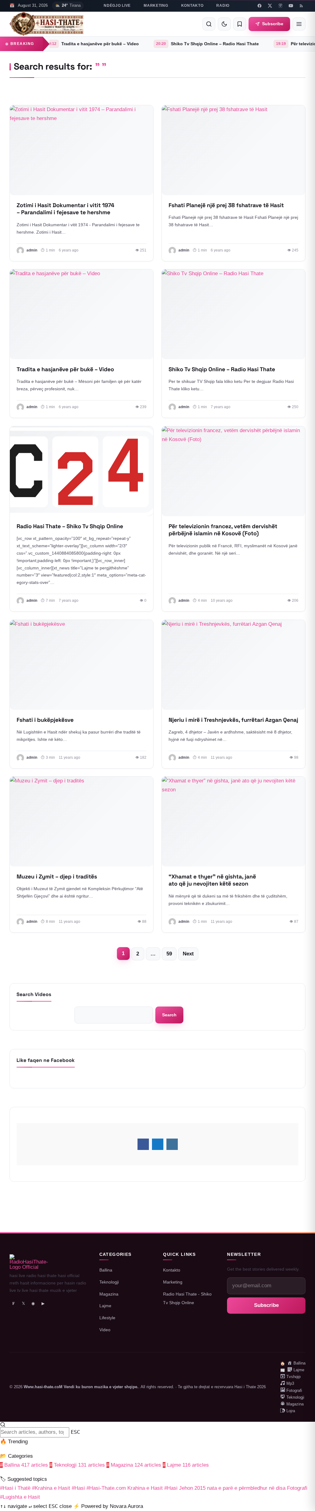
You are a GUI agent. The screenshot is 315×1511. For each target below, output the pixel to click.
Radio (222, 5)
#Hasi (78, 1488)
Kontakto (192, 5)
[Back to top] (300, 1502)
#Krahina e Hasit (51, 1488)
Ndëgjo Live (117, 5)
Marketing (156, 5)
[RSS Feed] (301, 6)
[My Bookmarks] (239, 24)
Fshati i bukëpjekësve (45, 719)
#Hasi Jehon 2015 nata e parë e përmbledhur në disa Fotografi (235, 1488)
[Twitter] (269, 6)
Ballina (105, 1270)
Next (188, 954)
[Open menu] (299, 24)
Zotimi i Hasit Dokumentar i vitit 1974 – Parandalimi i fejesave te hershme (65, 209)
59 (169, 954)
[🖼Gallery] (81, 471)
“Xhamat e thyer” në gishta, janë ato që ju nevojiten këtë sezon (212, 880)
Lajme (105, 1305)
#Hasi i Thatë (15, 1488)
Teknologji (109, 1282)
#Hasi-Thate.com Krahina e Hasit (124, 1488)
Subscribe (272, 23)
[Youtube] (290, 6)
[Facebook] (259, 6)
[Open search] (208, 24)
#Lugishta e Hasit (20, 1497)
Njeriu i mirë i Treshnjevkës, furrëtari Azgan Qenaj (233, 719)
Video (104, 1329)
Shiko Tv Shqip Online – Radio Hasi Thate (177, 43)
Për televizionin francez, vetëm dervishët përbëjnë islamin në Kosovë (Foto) (223, 530)
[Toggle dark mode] (224, 24)
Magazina (108, 1294)
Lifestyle (107, 1317)
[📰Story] (233, 314)
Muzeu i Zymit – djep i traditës (57, 876)
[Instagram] (280, 6)
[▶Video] (81, 150)
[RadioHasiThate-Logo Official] (46, 24)
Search (169, 1014)
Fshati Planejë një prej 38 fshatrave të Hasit (226, 205)
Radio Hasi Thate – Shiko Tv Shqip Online (70, 526)
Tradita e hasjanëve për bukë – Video (62, 43)
